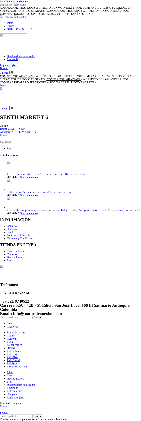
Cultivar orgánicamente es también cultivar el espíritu (42, 192)
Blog (9, 148)
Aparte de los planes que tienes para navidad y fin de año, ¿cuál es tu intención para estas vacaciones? (74, 210)
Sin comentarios (29, 177)
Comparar (12, 394)
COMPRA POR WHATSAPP (17, 7)
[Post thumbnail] (13, 170)
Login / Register (15, 397)
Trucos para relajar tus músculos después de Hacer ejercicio (46, 174)
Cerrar (3, 135)
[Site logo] (13, 50)
